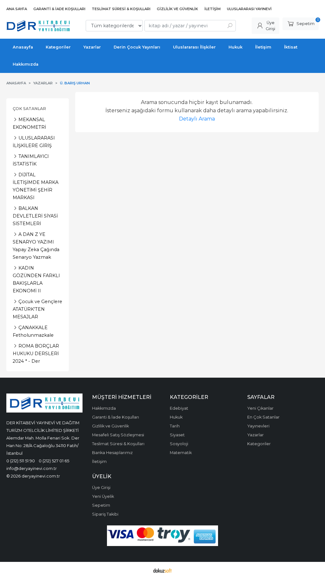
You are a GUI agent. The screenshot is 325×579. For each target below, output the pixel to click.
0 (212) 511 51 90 (20, 460)
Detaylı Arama (197, 119)
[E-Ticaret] (162, 570)
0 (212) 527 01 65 (54, 460)
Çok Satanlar (29, 108)
